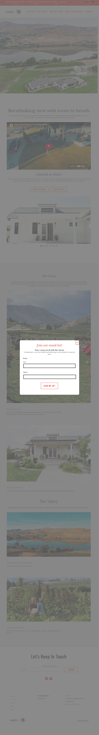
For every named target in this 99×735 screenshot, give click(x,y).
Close (77, 342)
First (24, 362)
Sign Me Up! (49, 385)
